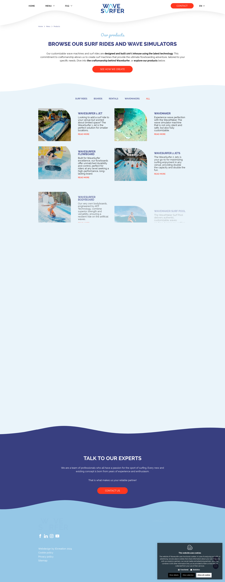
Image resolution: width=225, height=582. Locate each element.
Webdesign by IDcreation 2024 (55, 548)
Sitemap (42, 560)
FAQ (67, 6)
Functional (184, 570)
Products (125, 539)
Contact (182, 5)
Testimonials (127, 562)
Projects (124, 558)
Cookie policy (45, 552)
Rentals (124, 544)
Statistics (196, 570)
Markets (124, 553)
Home (32, 6)
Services (124, 567)
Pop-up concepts (130, 549)
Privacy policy (46, 556)
